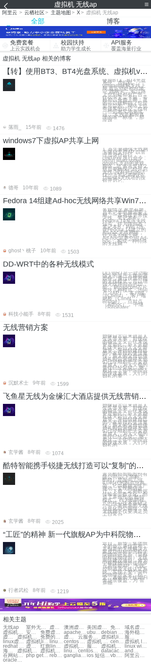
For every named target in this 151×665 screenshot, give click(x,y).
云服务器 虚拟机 (89, 637)
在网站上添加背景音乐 (14, 655)
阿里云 (9, 13)
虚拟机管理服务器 (112, 646)
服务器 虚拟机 (132, 637)
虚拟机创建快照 (71, 637)
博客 (113, 21)
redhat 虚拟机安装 (14, 646)
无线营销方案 (25, 327)
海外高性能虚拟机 (10, 651)
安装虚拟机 (33, 632)
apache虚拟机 (75, 632)
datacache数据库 (112, 651)
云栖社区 (34, 13)
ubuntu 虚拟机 (94, 632)
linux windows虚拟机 (136, 646)
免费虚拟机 (117, 627)
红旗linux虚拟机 (51, 646)
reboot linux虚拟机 (56, 655)
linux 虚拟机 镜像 (56, 641)
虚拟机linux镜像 (37, 641)
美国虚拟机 (98, 627)
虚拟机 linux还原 (136, 641)
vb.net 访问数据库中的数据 (117, 655)
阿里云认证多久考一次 (136, 655)
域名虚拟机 (136, 627)
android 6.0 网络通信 (132, 651)
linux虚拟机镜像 (14, 641)
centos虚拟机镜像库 (89, 651)
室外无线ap (37, 627)
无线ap (11, 627)
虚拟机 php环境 (98, 641)
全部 (37, 21)
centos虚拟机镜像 (117, 641)
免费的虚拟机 (51, 637)
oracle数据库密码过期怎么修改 (14, 660)
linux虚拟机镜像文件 (71, 651)
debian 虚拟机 (112, 632)
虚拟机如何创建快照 (75, 646)
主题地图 (61, 13)
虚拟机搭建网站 (10, 637)
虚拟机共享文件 (28, 637)
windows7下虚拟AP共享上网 (51, 140)
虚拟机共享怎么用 (33, 646)
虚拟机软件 (56, 627)
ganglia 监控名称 (75, 655)
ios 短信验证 (98, 655)
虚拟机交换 (14, 632)
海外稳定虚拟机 (136, 632)
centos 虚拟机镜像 (75, 641)
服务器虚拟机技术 (94, 646)
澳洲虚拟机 (75, 627)
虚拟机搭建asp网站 (28, 651)
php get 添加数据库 (37, 655)
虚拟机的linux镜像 (51, 651)
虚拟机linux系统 (112, 637)
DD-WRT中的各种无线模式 (48, 264)
